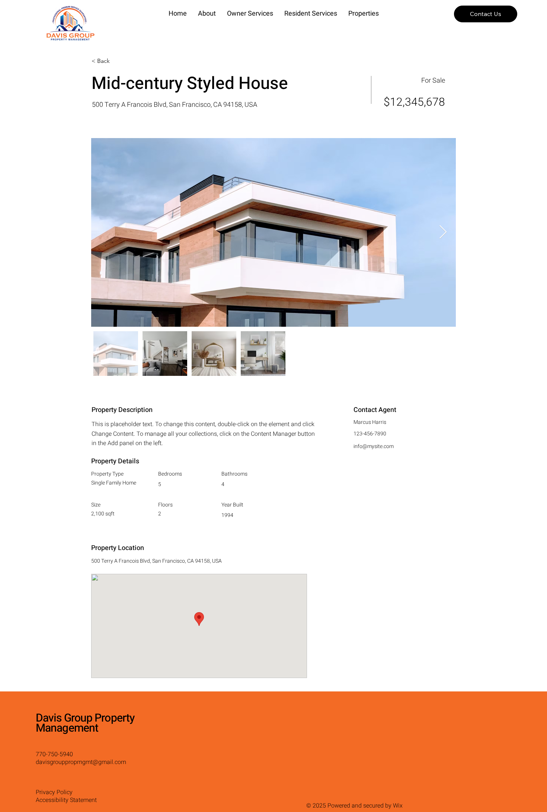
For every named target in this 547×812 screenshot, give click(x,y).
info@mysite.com (374, 446)
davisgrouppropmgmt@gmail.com (81, 762)
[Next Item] (443, 232)
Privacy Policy (54, 792)
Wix (398, 805)
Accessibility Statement (66, 800)
